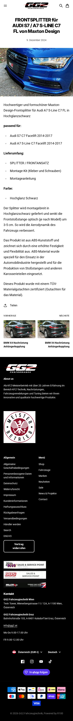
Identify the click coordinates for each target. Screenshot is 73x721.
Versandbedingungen (15, 518)
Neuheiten (44, 481)
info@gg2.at (10, 625)
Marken (43, 475)
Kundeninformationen (16, 500)
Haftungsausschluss (15, 506)
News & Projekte (48, 493)
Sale (41, 487)
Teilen (13, 305)
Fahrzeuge (44, 470)
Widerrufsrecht (12, 489)
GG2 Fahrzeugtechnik (31, 713)
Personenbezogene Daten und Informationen (18, 475)
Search (7, 530)
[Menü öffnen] (5, 5)
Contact (43, 499)
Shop (41, 464)
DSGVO (8, 536)
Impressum (10, 495)
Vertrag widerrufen (19, 546)
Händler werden (12, 524)
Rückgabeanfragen (14, 512)
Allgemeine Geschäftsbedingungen (16, 466)
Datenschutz (11, 483)
